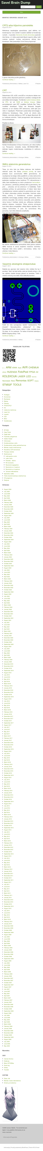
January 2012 (8, 871)
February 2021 (8, 633)
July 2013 (7, 832)
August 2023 (7, 568)
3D (3, 368)
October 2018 (8, 694)
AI (4, 367)
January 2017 (8, 740)
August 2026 (7, 489)
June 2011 (7, 886)
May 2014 (7, 810)
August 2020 (7, 646)
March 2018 (7, 710)
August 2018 (7, 699)
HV (37, 372)
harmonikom (36, 182)
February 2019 (8, 686)
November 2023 (8, 561)
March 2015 (7, 788)
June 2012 (7, 860)
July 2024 (7, 544)
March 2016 (7, 762)
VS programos (8, 478)
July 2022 (7, 596)
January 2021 (8, 635)
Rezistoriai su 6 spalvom (13, 469)
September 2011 (9, 880)
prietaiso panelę (27, 171)
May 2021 (7, 627)
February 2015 (8, 790)
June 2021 (7, 625)
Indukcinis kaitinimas (10, 410)
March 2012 (7, 867)
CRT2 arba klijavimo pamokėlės (17, 25)
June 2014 (7, 808)
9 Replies (38, 83)
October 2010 (8, 904)
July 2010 (7, 910)
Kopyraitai (14, 1137)
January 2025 (8, 531)
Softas (6, 1067)
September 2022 (9, 592)
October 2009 (8, 930)
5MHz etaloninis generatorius (16, 164)
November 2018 (8, 692)
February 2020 (8, 659)
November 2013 (8, 823)
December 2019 (8, 664)
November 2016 (8, 745)
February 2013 (8, 843)
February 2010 (8, 921)
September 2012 (9, 854)
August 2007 (7, 987)
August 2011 (7, 882)
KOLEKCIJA (9, 376)
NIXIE (18, 102)
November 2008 (8, 954)
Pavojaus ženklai (9, 452)
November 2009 (8, 928)
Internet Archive (8, 1059)
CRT (4, 90)
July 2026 (7, 491)
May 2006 (7, 1020)
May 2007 (7, 993)
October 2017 (8, 721)
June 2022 (7, 598)
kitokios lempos (29, 102)
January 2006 (8, 1028)
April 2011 (7, 891)
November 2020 (8, 640)
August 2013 (7, 830)
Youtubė (6, 1070)
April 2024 (7, 550)
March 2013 (7, 841)
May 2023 (7, 574)
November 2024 (8, 535)
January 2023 (8, 583)
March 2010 (7, 919)
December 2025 (8, 507)
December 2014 (8, 795)
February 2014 (8, 817)
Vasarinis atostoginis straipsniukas (19, 263)
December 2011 (8, 873)
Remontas (21, 380)
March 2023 (7, 579)
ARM (8, 367)
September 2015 (9, 775)
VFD (6, 102)
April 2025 (7, 524)
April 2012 (7, 865)
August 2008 (7, 961)
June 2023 (7, 572)
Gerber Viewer (8, 439)
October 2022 (8, 590)
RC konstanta (10, 463)
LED (28, 376)
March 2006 (7, 1024)
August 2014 (7, 804)
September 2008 (9, 959)
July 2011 (7, 884)
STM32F (7, 384)
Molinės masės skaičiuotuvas (12, 447)
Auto (19, 367)
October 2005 (8, 1035)
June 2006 (7, 1017)
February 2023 (8, 581)
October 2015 (8, 773)
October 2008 (8, 956)
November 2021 (8, 614)
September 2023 (9, 566)
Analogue (21, 157)
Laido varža (9, 458)
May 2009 (7, 941)
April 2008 (7, 969)
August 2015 (7, 777)
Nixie (13, 380)
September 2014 (9, 801)
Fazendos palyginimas (10, 436)
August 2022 (7, 594)
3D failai (6, 430)
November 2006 (8, 1007)
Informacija (7, 441)
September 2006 (9, 1011)
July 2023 (7, 570)
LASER (21, 376)
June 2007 (7, 991)
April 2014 (7, 812)
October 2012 (8, 852)
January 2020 (8, 662)
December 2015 (8, 769)
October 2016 (8, 747)
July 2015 (7, 780)
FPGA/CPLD (7, 405)
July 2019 (7, 675)
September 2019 (9, 670)
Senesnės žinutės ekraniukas (25, 35)
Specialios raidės (9, 474)
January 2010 (8, 924)
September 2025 (9, 513)
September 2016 (9, 749)
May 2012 (7, 862)
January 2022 (8, 609)
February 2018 (8, 712)
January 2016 (8, 766)
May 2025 (7, 522)
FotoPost (23, 371)
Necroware (6, 380)
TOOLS (17, 384)
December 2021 (8, 611)
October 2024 (8, 537)
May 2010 (7, 915)
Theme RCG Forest (34, 1147)
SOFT (30, 380)
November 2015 (8, 771)
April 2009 (7, 943)
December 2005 (8, 1031)
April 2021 (7, 629)
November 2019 (8, 666)
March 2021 (7, 631)
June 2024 (7, 546)
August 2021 (7, 620)
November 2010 (8, 902)
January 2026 (8, 505)
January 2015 (8, 793)
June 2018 (7, 703)
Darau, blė (7, 1078)
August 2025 (7, 515)
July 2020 (7, 649)
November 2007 (8, 980)
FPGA (32, 371)
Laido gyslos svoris (11, 456)
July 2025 (7, 518)
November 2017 (8, 718)
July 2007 (7, 989)
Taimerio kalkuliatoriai (12, 471)
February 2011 (8, 895)
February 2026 (8, 502)
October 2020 (8, 642)
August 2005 (7, 1039)
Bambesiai (7, 399)
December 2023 (8, 559)
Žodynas (6, 480)
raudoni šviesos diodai (33, 100)
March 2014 (7, 814)
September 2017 (9, 723)
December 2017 (8, 716)
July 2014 (7, 806)
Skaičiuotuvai (8, 454)
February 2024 (8, 555)
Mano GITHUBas (9, 1063)
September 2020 (9, 644)
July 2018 (7, 701)
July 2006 (7, 1015)
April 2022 (7, 603)
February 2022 (8, 607)
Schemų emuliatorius (10, 1083)
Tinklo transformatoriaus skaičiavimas (15, 476)
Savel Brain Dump (15, 2)
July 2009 (7, 937)
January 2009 (8, 950)
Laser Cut (25, 83)
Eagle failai (7, 434)
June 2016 (7, 756)
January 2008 (8, 976)
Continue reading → (8, 80)
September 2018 (9, 697)
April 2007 (7, 996)
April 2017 (7, 734)
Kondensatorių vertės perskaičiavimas (15, 445)
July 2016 (7, 753)
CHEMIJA (33, 367)
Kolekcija (6, 1061)
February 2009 (8, 948)
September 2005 (9, 1037)
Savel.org (7, 1065)
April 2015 (7, 786)
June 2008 (7, 965)
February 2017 (8, 738)
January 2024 (8, 557)
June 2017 (7, 729)
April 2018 (7, 707)
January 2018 (8, 714)
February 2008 (8, 974)
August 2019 (7, 673)
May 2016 (7, 758)
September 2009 (9, 932)
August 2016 (7, 751)
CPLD (4, 372)
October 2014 (8, 799)
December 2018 (8, 690)
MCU (5, 419)
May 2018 (7, 705)
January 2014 (8, 819)
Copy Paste (7, 432)
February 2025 (8, 529)
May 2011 (7, 889)
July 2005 (7, 1041)
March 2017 (7, 736)
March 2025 (7, 526)
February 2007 (8, 1000)
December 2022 (8, 585)
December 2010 (8, 900)
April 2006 (7, 1022)
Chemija (6, 403)
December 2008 (8, 952)
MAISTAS (34, 377)
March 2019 (7, 683)
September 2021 (9, 618)
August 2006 (7, 1013)
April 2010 (7, 917)
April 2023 (7, 577)
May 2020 (7, 653)
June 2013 (7, 834)
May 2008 (7, 967)
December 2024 (8, 533)
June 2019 (7, 677)
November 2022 (8, 587)
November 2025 (8, 509)
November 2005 (8, 1033)
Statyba (36, 381)
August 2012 (7, 856)
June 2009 (7, 939)
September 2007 (9, 985)
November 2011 (8, 876)
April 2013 (7, 838)
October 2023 (8, 563)
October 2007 (8, 983)
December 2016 (8, 742)
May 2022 (7, 601)
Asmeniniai (7, 397)
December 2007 (8, 978)
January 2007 (8, 1002)
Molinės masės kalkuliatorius (12, 1081)
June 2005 (7, 1044)
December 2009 (8, 926)
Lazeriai (6, 414)
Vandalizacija (8, 421)
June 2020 (7, 651)
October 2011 (8, 878)
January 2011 (8, 897)
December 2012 (8, 847)
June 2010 (7, 913)
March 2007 (7, 998)
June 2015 (7, 782)
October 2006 (8, 1009)
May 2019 (7, 679)
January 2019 (8, 688)
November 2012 (8, 849)
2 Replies (38, 257)
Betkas (20, 83)
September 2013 (9, 828)
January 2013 (8, 845)
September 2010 (9, 906)
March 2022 (7, 605)
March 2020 (7, 657)
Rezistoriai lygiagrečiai (12, 465)
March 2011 (7, 893)
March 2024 (7, 553)
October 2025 (8, 511)
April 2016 (7, 760)
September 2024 (9, 539)
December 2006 (8, 1004)
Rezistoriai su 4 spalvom (13, 467)
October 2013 (8, 825)
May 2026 (7, 496)
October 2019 (8, 668)
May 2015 (7, 784)
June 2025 (7, 520)
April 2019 (7, 681)
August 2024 (7, 542)
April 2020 (7, 655)
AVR (25, 367)
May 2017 (7, 732)
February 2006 (8, 1026)
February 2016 (8, 764)
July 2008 (7, 963)
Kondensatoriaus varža (10, 443)
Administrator (13, 83)
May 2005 (7, 1046)
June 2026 (7, 494)
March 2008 (7, 972)
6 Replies (38, 339)
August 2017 (7, 725)
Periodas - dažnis (11, 460)
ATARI (14, 367)
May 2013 (7, 836)
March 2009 (7, 945)
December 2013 (8, 821)
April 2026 (7, 498)
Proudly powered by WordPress (19, 1147)
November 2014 (8, 797)
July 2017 (7, 727)
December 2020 (8, 638)
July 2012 (7, 858)
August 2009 (7, 935)
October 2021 (8, 616)
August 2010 (7, 908)
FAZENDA (12, 371)
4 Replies (38, 157)
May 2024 (7, 548)
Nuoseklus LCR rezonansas (12, 450)
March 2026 (7, 500)
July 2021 (7, 622)
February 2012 (8, 869)
